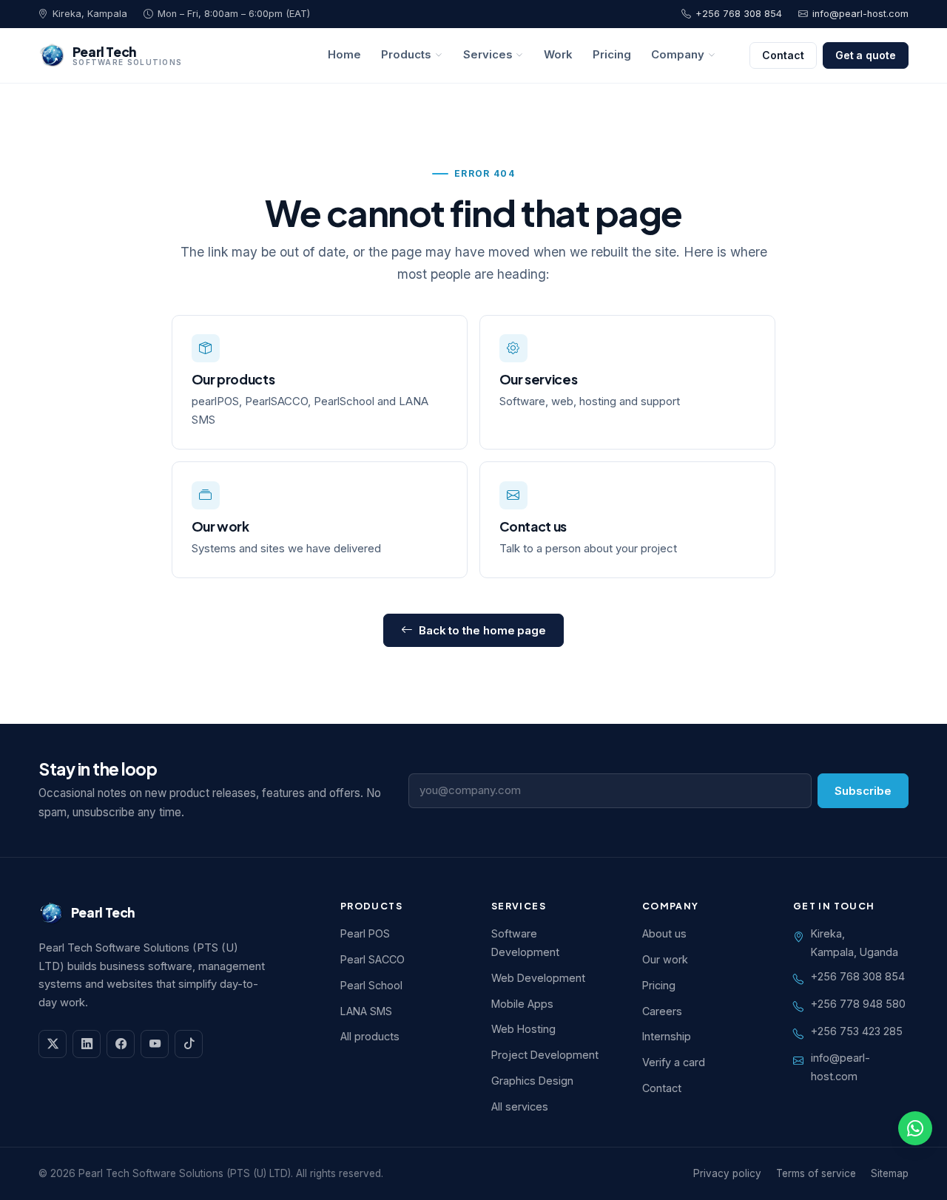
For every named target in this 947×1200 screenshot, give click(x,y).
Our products (233, 379)
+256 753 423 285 (857, 1031)
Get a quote (865, 55)
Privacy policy (727, 1173)
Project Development (545, 1054)
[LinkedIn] (87, 1044)
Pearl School (371, 985)
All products (370, 1036)
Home (344, 54)
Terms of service (816, 1173)
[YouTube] (155, 1044)
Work (558, 54)
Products (406, 54)
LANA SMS (366, 1011)
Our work (220, 526)
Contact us (533, 526)
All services (519, 1106)
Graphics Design (532, 1080)
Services (488, 54)
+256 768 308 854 (738, 13)
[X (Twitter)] (52, 1044)
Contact (783, 55)
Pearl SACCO (372, 959)
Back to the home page (482, 630)
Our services (538, 379)
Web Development (538, 978)
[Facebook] (121, 1044)
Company (677, 54)
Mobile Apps (522, 1003)
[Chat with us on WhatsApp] (915, 1128)
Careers (662, 1011)
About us (664, 933)
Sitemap (890, 1173)
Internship (666, 1036)
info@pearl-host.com (860, 13)
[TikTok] (189, 1044)
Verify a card (673, 1062)
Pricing (612, 54)
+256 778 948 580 (858, 1003)
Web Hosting (523, 1029)
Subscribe (863, 791)
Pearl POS (365, 933)
